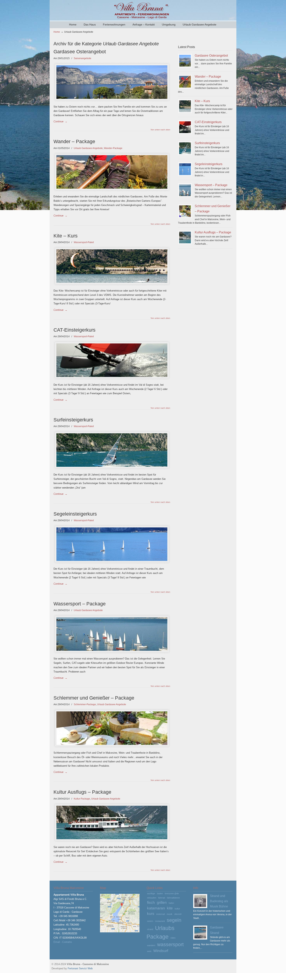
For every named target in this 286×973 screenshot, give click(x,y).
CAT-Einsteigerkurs (75, 330)
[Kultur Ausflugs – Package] (185, 237)
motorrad (160, 914)
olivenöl (177, 914)
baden (160, 893)
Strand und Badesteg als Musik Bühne (219, 901)
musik (169, 914)
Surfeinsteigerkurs (73, 419)
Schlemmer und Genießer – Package (94, 698)
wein (149, 951)
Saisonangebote (82, 58)
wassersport (170, 944)
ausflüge (151, 893)
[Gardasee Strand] (200, 932)
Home (57, 32)
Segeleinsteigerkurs (75, 514)
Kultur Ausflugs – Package (82, 792)
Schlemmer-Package (85, 704)
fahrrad (161, 898)
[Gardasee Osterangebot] (185, 61)
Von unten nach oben (160, 130)
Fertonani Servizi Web (80, 968)
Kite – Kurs (66, 235)
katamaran (156, 908)
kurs (150, 914)
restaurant (160, 921)
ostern (150, 921)
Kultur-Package (82, 798)
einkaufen (151, 898)
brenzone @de (172, 893)
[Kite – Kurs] (185, 106)
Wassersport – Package (80, 603)
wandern (151, 945)
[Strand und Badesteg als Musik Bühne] (200, 901)
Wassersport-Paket (84, 242)
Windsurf (160, 951)
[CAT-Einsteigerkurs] (185, 127)
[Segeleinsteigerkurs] (185, 169)
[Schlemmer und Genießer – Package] (185, 211)
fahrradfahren (173, 898)
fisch (151, 902)
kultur (177, 908)
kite (170, 908)
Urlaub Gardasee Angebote (88, 148)
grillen (162, 902)
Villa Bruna (143, 10)
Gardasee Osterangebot (80, 51)
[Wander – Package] (185, 82)
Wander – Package (74, 141)
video (172, 938)
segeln (174, 920)
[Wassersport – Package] (185, 190)
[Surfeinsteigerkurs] (185, 148)
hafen (171, 903)
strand (150, 929)
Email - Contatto (63, 942)
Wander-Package (113, 148)
